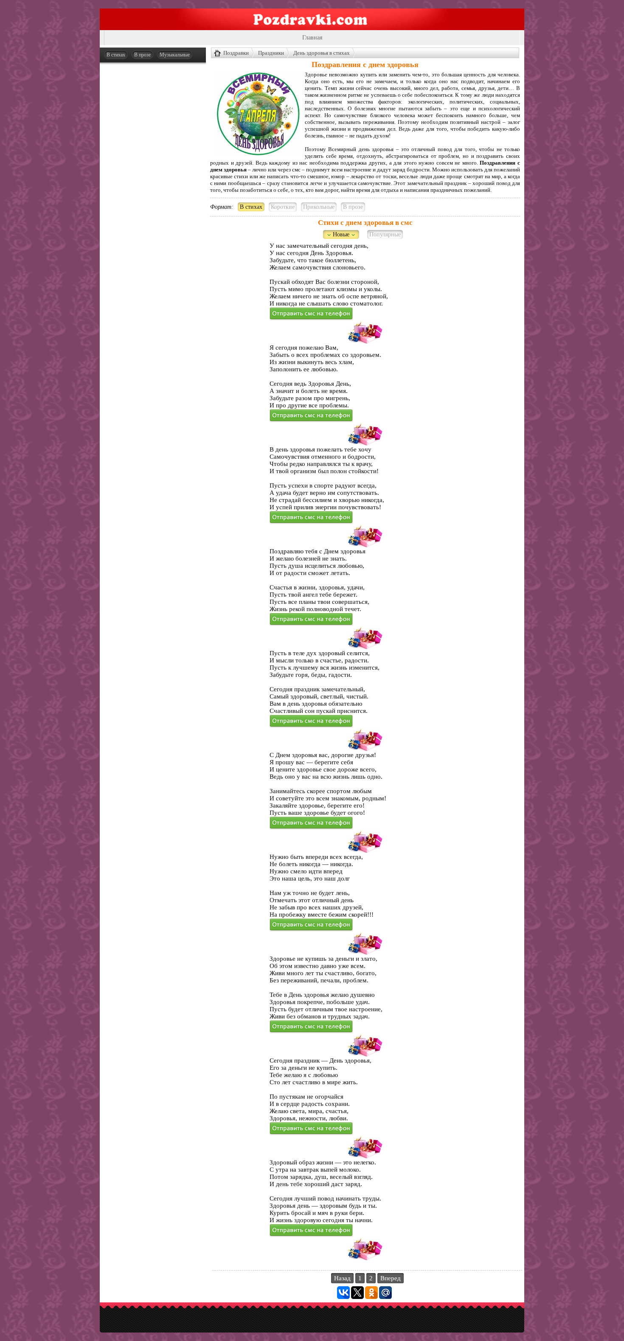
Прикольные (318, 207)
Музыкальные (175, 55)
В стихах (116, 55)
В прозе (142, 55)
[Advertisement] (153, 196)
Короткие (283, 207)
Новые (341, 234)
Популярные (385, 234)
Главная (312, 37)
